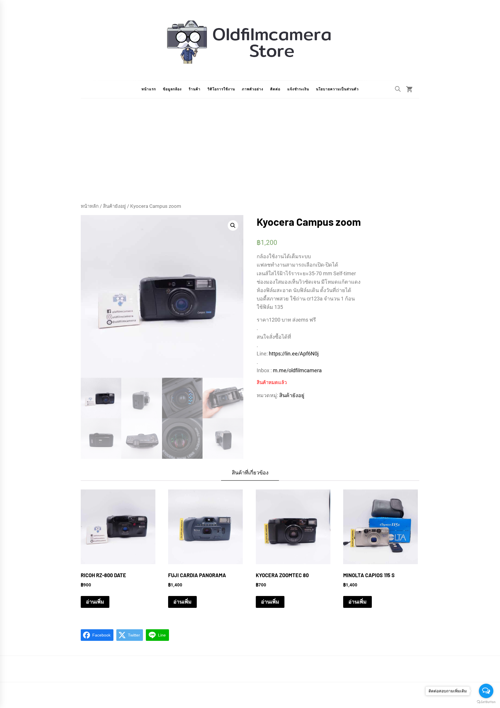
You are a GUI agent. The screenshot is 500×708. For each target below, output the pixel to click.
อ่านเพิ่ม (95, 602)
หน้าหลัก (90, 206)
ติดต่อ (275, 89)
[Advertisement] (250, 159)
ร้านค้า (195, 89)
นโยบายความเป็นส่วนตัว (337, 89)
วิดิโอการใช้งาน (221, 89)
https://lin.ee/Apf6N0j (294, 354)
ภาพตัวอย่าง (252, 89)
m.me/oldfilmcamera (297, 370)
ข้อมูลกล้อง (172, 89)
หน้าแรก (148, 89)
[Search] (398, 89)
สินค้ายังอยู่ (114, 206)
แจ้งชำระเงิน (298, 89)
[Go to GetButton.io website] (486, 702)
